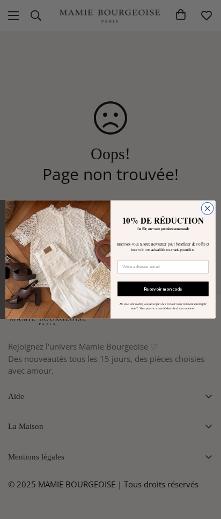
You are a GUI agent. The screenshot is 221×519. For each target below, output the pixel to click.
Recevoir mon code (163, 288)
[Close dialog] (207, 208)
